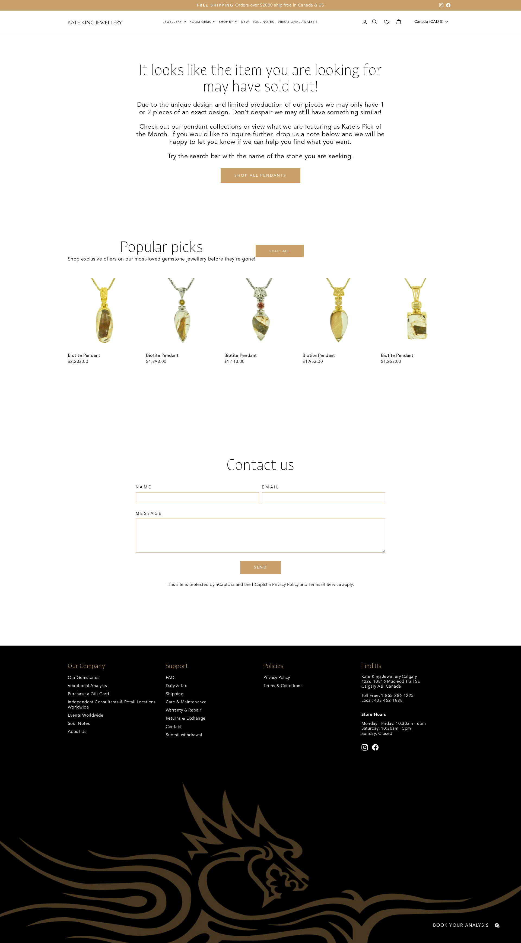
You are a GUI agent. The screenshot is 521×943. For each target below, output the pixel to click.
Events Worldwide (85, 715)
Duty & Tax (176, 685)
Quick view (104, 344)
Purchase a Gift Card (88, 693)
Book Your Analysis (461, 925)
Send (260, 567)
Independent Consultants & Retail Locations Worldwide (112, 704)
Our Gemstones (84, 677)
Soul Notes (263, 22)
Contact (173, 726)
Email (270, 487)
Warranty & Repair (183, 710)
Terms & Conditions (283, 685)
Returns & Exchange (186, 718)
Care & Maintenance (186, 701)
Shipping (175, 693)
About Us (77, 731)
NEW (245, 22)
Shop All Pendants (260, 175)
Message (149, 513)
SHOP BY (226, 22)
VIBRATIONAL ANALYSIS (297, 22)
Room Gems (201, 22)
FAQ (170, 677)
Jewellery (173, 22)
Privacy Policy (285, 584)
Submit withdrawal (184, 734)
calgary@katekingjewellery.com (392, 705)
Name (144, 487)
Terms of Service (325, 584)
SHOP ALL (279, 251)
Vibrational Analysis (87, 685)
